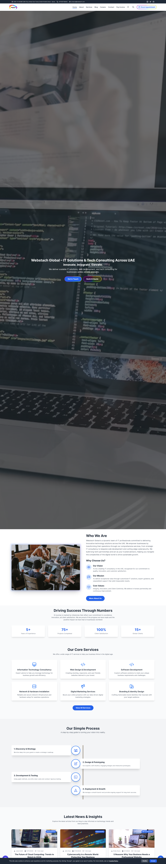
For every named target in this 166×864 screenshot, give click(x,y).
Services (89, 7)
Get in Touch (73, 279)
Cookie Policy (113, 861)
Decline (145, 861)
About (81, 7)
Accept (153, 861)
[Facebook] (153, 2)
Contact (111, 7)
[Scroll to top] (161, 852)
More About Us (95, 598)
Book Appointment (148, 7)
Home (75, 7)
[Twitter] (150, 2)
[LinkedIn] (147, 2)
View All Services (83, 708)
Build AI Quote (92, 279)
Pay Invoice (120, 7)
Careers (103, 7)
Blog (96, 7)
